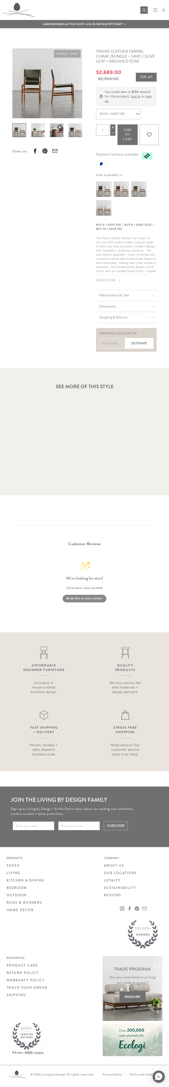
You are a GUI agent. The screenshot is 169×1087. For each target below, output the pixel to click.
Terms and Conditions (145, 1074)
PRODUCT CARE (22, 965)
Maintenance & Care (114, 295)
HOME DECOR (20, 910)
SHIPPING (16, 995)
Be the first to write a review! (84, 598)
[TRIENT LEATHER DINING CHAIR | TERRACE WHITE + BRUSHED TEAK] (103, 208)
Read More (106, 280)
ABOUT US (114, 865)
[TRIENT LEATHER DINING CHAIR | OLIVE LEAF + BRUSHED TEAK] (139, 189)
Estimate (139, 343)
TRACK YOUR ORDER (27, 987)
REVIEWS (112, 895)
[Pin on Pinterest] (44, 150)
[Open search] (144, 10)
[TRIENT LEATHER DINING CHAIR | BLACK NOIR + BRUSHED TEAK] (103, 189)
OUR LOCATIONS (120, 873)
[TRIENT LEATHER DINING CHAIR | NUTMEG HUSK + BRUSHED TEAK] (121, 189)
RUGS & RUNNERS (24, 902)
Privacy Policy (112, 1074)
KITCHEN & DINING (25, 880)
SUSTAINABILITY (120, 887)
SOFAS (13, 865)
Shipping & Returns (113, 317)
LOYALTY (112, 880)
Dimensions (107, 306)
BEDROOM (17, 887)
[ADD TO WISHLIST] (149, 134)
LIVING (13, 873)
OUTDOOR (17, 895)
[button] (84, 24)
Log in (135, 96)
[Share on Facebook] (35, 150)
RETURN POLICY (22, 972)
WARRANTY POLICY (26, 980)
